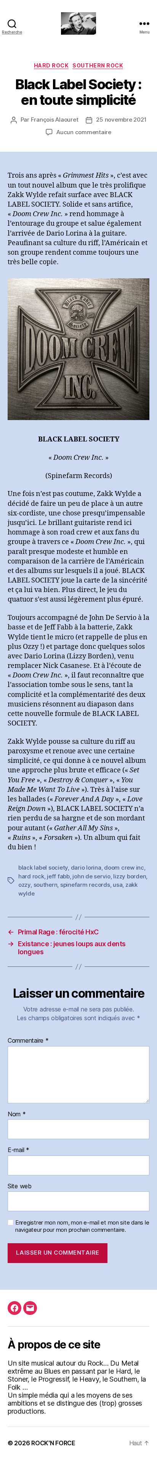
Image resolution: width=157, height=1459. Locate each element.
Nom (17, 1114)
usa (117, 884)
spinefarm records (85, 884)
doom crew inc (124, 867)
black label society (43, 867)
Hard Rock (51, 65)
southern (46, 884)
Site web (20, 1186)
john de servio (91, 876)
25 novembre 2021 (121, 119)
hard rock (31, 876)
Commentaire (28, 1040)
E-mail (18, 1150)
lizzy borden (129, 876)
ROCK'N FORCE (53, 1443)
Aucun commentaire (83, 132)
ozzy (24, 884)
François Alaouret (54, 119)
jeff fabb (58, 876)
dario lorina (86, 867)
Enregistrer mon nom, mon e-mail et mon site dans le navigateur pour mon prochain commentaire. (82, 1226)
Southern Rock (97, 65)
